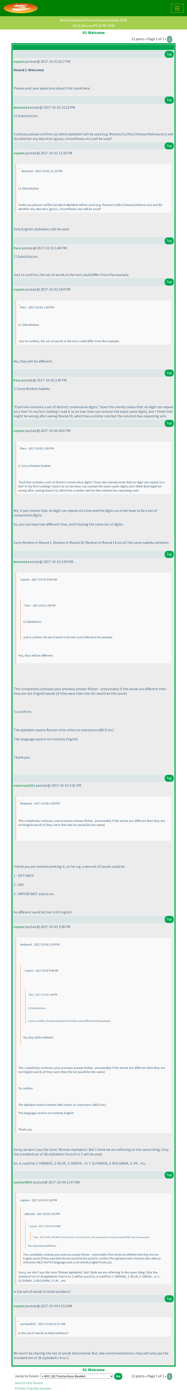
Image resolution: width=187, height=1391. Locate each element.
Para (17, 248)
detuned (20, 107)
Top (169, 54)
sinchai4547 (22, 1182)
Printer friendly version (33, 1388)
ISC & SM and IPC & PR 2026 (93, 25)
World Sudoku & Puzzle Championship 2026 (93, 20)
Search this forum (29, 1382)
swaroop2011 (24, 785)
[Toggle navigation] (177, 8)
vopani (18, 61)
